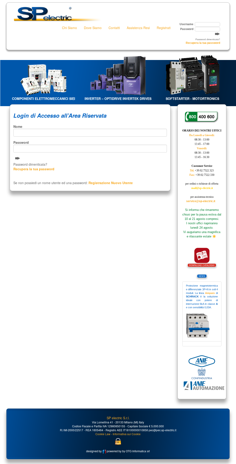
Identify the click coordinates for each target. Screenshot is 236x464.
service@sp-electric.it (200, 201)
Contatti (114, 27)
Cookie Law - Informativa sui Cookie (118, 434)
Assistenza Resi (138, 27)
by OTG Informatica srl (135, 451)
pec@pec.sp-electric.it (162, 430)
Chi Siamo (69, 27)
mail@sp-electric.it (202, 188)
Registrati (164, 27)
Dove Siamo (93, 27)
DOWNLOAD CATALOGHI (202, 265)
